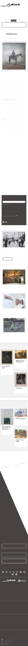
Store (3, 607)
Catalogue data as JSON (9, 213)
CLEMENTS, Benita (20, 440)
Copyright (22, 645)
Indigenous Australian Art (8, 99)
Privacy (16, 645)
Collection (10, 10)
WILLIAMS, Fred (6, 369)
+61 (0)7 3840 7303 (8, 636)
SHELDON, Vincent (20, 363)
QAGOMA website (6, 605)
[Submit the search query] (2, 25)
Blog (16, 604)
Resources (19, 20)
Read (7, 257)
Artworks (5, 16)
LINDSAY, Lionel (19, 388)
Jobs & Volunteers (7, 645)
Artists (13, 16)
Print (3, 118)
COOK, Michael (11, 38)
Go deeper (22, 16)
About (16, 605)
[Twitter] (6, 220)
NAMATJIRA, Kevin (20, 418)
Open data (4, 604)
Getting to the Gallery (9, 634)
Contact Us (6, 639)
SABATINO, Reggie (6, 427)
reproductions (22, 460)
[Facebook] (3, 220)
